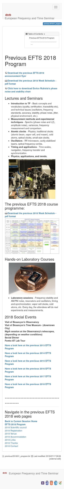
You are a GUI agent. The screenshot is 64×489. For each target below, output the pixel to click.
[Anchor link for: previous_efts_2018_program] (29, 63)
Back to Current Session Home (21, 421)
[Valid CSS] (55, 482)
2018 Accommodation (15, 436)
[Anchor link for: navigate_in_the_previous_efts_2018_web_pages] (33, 416)
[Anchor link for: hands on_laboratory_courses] (56, 259)
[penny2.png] (32, 279)
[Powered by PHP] (47, 482)
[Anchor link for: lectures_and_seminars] (44, 98)
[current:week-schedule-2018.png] (32, 236)
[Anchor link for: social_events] (38, 317)
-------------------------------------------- (43, 43)
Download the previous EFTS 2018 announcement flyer (24, 74)
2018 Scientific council (16, 427)
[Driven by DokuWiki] (60, 482)
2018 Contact (11, 446)
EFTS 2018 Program (15, 424)
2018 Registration (13, 430)
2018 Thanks (11, 442)
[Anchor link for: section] (21, 402)
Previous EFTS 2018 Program (41, 37)
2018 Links (10, 439)
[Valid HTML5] (51, 482)
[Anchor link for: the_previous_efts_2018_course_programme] (26, 208)
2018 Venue (11, 433)
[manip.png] (32, 179)
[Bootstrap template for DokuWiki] (42, 482)
